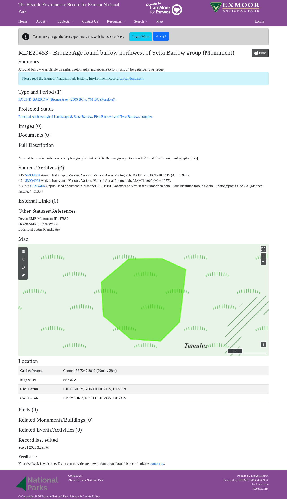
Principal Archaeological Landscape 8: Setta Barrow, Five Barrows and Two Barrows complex (85, 116)
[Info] (23, 267)
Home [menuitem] (22, 21)
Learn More (140, 37)
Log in (259, 21)
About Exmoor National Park (85, 480)
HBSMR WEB (247, 480)
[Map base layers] (23, 259)
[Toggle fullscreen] (263, 249)
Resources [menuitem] (114, 21)
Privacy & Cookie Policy (85, 496)
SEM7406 (37, 186)
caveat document (131, 78)
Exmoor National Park (234, 7)
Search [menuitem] (139, 21)
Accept (161, 36)
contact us (157, 463)
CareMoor (164, 8)
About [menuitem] (41, 21)
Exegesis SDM (260, 475)
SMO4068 (32, 175)
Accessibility (261, 488)
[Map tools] (23, 276)
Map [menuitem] (159, 21)
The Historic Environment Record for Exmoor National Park (68, 8)
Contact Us (75, 475)
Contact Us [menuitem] (90, 21)
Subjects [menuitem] (64, 21)
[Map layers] (23, 252)
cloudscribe (261, 484)
